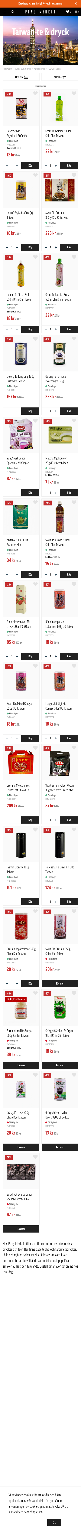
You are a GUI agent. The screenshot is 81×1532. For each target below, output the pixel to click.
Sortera (58, 77)
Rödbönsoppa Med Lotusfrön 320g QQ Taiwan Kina (59, 626)
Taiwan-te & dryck (55, 69)
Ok (54, 1522)
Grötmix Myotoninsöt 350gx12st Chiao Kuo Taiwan (18, 790)
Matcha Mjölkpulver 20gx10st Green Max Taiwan (56, 463)
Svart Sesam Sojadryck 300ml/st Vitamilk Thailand (17, 135)
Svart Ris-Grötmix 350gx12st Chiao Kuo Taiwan (56, 217)
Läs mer (60, 983)
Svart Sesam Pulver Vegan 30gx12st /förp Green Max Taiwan (59, 790)
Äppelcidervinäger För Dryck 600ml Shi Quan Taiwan (19, 626)
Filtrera (19, 77)
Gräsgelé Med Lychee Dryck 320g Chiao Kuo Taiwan (57, 1117)
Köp (30, 165)
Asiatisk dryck (39, 69)
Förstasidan (7, 69)
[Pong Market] (40, 11)
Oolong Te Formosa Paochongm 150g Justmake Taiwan (55, 381)
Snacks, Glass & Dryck (23, 69)
